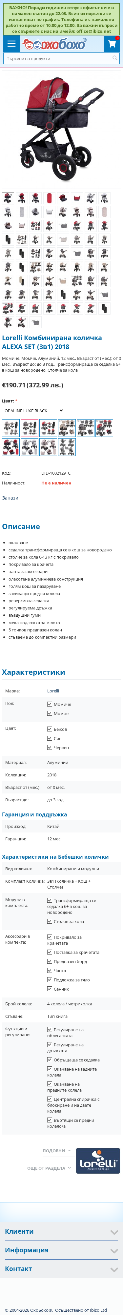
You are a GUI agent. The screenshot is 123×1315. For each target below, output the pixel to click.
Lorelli (53, 691)
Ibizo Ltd (98, 1310)
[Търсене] (115, 58)
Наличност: (13, 483)
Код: (6, 473)
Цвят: (8, 401)
